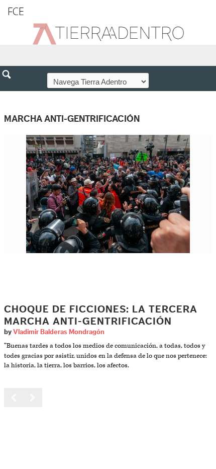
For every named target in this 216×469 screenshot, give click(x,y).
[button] (10, 96)
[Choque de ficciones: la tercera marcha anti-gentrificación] (108, 194)
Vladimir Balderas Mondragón (58, 332)
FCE (16, 11)
